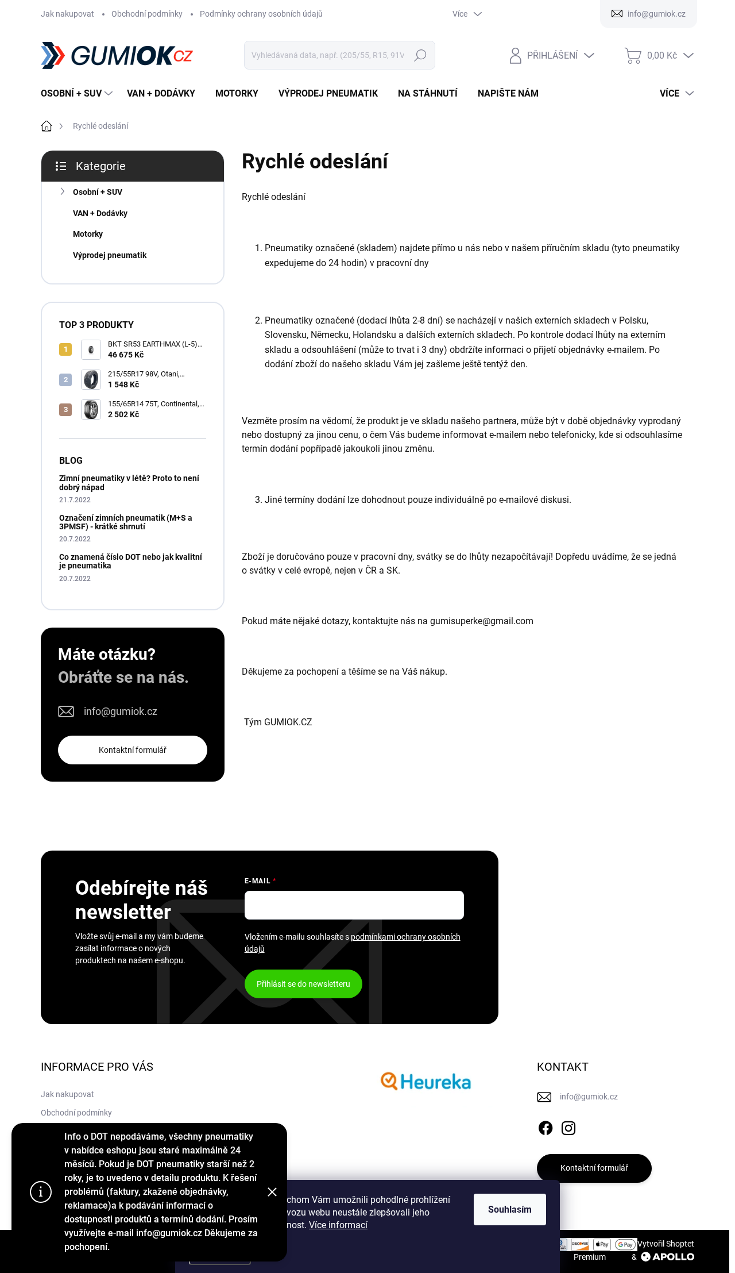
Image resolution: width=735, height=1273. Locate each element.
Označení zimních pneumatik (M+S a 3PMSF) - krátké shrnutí (125, 522)
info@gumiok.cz (120, 711)
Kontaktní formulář (133, 750)
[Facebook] (545, 1125)
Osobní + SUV (97, 192)
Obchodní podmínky (147, 13)
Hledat (420, 55)
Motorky (88, 234)
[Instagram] (568, 1125)
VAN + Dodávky (100, 213)
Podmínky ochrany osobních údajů (261, 13)
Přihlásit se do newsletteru (303, 984)
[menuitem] (78, 93)
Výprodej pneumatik (109, 255)
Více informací (338, 1225)
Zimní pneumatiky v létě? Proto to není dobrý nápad (129, 482)
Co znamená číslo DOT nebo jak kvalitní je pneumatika (130, 561)
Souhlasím (510, 1209)
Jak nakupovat (67, 13)
